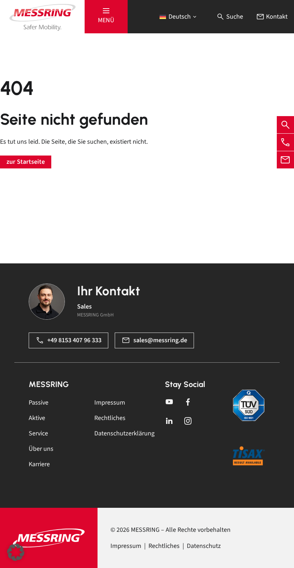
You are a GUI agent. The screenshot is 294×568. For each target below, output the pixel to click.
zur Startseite (25, 161)
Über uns (41, 448)
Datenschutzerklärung (124, 433)
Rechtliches (109, 418)
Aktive (37, 418)
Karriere (39, 464)
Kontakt (276, 16)
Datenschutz (204, 545)
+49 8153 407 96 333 (74, 340)
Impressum (109, 402)
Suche (234, 16)
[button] (106, 16)
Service (38, 433)
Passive (38, 402)
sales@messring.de (160, 340)
